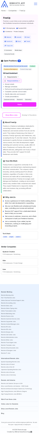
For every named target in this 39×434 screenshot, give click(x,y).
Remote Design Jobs (7, 332)
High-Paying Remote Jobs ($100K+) (11, 394)
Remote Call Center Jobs (8, 334)
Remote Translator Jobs (8, 345)
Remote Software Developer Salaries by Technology (16, 388)
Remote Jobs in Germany (8, 375)
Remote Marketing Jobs (8, 313)
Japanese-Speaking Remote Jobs (11, 369)
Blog (2, 413)
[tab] (11, 77)
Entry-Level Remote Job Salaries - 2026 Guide (14, 386)
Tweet (28, 41)
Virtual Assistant (10, 73)
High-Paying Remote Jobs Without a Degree (14, 391)
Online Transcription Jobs (8, 311)
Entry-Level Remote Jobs (9, 409)
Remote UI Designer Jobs (8, 350)
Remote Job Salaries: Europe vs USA (11, 383)
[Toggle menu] (35, 3)
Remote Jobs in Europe (8, 372)
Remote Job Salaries (8, 380)
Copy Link (10, 45)
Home (3, 11)
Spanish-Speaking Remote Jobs (10, 361)
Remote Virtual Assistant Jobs (9, 348)
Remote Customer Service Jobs (10, 319)
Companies (12, 11)
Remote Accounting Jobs (8, 303)
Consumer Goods (9, 54)
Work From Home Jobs (8, 399)
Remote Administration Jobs (9, 337)
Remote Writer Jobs (7, 340)
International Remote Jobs (10, 358)
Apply (19, 104)
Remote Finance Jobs (7, 316)
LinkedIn (18, 37)
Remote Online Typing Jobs (9, 308)
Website (8, 37)
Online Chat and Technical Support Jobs (12, 300)
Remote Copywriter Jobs (8, 321)
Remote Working (6, 292)
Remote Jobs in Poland (7, 364)
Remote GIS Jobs (6, 329)
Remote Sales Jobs (6, 305)
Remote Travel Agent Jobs (9, 342)
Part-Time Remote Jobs (8, 297)
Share (19, 41)
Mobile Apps (18, 50)
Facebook (9, 41)
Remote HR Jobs (6, 327)
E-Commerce (8, 50)
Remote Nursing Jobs (7, 295)
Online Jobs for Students (9, 404)
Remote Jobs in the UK (7, 367)
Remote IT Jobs (5, 353)
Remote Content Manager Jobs (10, 324)
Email (28, 37)
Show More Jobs (12, 115)
